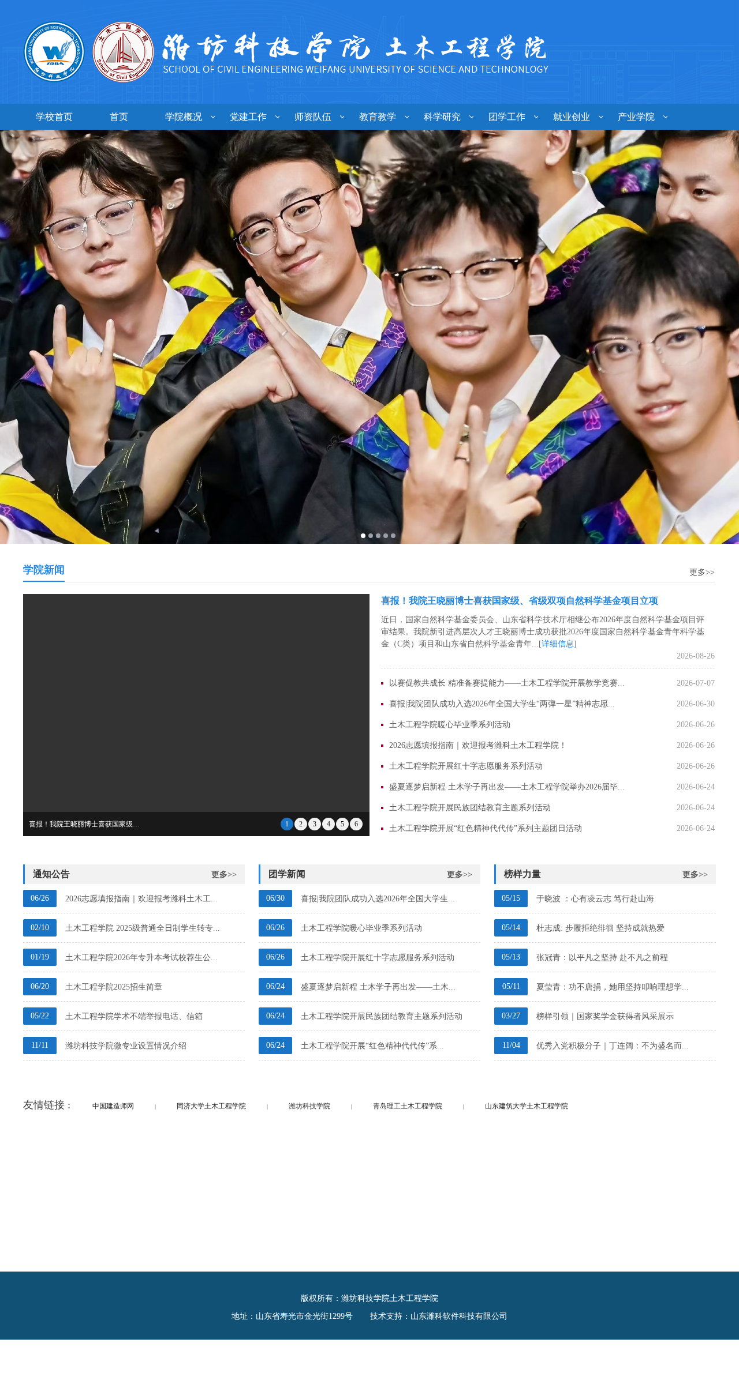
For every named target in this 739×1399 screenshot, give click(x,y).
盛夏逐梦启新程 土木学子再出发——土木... (378, 987)
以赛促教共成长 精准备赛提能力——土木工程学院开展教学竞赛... (507, 683)
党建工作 (248, 117)
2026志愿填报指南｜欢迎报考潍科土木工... (141, 898)
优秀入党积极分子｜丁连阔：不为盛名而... (612, 1045)
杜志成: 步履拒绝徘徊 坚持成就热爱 (600, 928)
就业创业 (571, 117)
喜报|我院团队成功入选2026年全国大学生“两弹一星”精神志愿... (502, 704)
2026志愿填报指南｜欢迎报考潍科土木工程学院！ (478, 745)
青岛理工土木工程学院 (407, 1106)
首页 (119, 117)
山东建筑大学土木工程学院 (526, 1106)
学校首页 (54, 117)
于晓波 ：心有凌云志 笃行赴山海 (595, 898)
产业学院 (636, 117)
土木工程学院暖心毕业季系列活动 (449, 724)
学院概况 (183, 117)
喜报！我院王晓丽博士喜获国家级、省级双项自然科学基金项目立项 (519, 601)
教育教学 (377, 117)
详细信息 (558, 644)
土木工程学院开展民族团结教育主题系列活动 (470, 807)
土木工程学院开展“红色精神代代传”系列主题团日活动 (485, 828)
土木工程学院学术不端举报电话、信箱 (134, 1016)
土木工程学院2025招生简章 (113, 987)
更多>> (702, 572)
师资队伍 (312, 117)
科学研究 (442, 117)
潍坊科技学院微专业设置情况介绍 (125, 1045)
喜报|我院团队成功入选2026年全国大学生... (378, 898)
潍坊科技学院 (309, 1106)
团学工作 (506, 117)
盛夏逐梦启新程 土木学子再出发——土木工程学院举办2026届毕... (507, 787)
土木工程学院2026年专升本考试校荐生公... (141, 957)
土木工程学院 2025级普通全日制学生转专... (142, 928)
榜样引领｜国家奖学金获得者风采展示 (605, 1016)
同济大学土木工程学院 (211, 1106)
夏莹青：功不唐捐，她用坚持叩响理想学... (612, 987)
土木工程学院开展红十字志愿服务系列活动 (466, 766)
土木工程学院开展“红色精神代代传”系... (372, 1045)
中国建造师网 (113, 1106)
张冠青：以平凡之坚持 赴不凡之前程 (602, 957)
